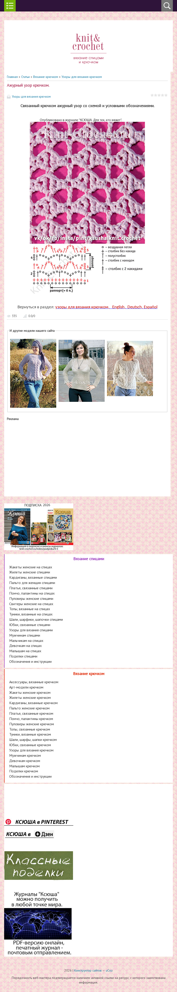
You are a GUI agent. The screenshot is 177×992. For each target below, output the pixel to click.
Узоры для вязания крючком (82, 77)
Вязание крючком (45, 77)
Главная (12, 77)
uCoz (109, 970)
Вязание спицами (88, 558)
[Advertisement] (87, 457)
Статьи (25, 77)
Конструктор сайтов (88, 970)
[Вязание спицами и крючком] (88, 69)
